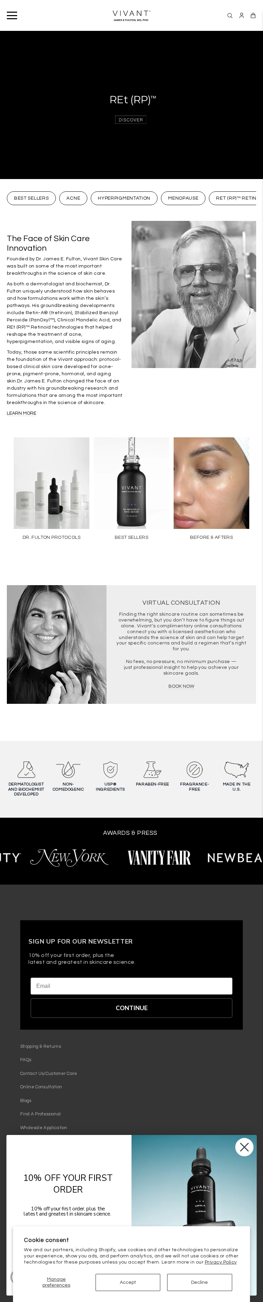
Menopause (183, 198)
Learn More (21, 413)
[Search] (230, 16)
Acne (73, 198)
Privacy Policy (221, 1262)
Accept (128, 1282)
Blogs (26, 1100)
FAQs (25, 1059)
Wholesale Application (43, 1127)
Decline (199, 1282)
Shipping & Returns (40, 1046)
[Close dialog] (244, 1147)
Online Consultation (41, 1087)
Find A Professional (40, 1114)
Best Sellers (31, 198)
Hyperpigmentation (124, 198)
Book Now (181, 686)
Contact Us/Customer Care (48, 1073)
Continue (132, 1008)
